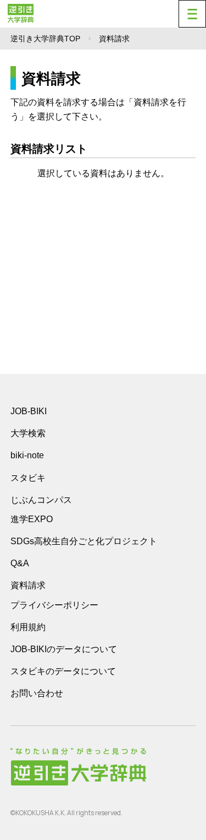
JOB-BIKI (28, 411)
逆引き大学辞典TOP (45, 38)
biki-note (27, 455)
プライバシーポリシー (54, 605)
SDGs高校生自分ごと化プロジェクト (83, 541)
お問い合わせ (36, 693)
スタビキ (28, 478)
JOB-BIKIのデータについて (63, 649)
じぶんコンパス (41, 500)
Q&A (19, 563)
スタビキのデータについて (63, 671)
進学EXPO (31, 519)
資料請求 (28, 585)
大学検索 (28, 433)
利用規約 (28, 627)
